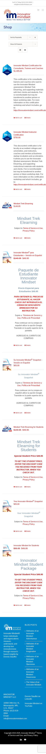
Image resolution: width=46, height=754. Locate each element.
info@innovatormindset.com (23, 4)
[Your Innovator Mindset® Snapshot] (7, 506)
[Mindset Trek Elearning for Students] (7, 429)
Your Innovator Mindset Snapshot (28, 501)
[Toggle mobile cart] (38, 10)
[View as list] (25, 50)
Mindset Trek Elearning (23, 204)
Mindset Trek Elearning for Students (28, 427)
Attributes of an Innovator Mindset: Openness (32, 660)
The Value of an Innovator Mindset (33, 683)
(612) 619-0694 (27, 2)
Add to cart (18, 118)
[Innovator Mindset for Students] (7, 550)
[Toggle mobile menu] (43, 10)
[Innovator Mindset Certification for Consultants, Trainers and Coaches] (7, 69)
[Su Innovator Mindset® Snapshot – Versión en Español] (7, 364)
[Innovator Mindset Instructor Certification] (7, 136)
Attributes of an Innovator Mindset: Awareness (32, 673)
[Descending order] (35, 37)
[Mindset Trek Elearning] (7, 205)
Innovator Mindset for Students (26, 545)
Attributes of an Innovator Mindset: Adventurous (32, 635)
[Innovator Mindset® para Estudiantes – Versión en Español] (7, 257)
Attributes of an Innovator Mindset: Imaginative (32, 647)
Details (28, 118)
